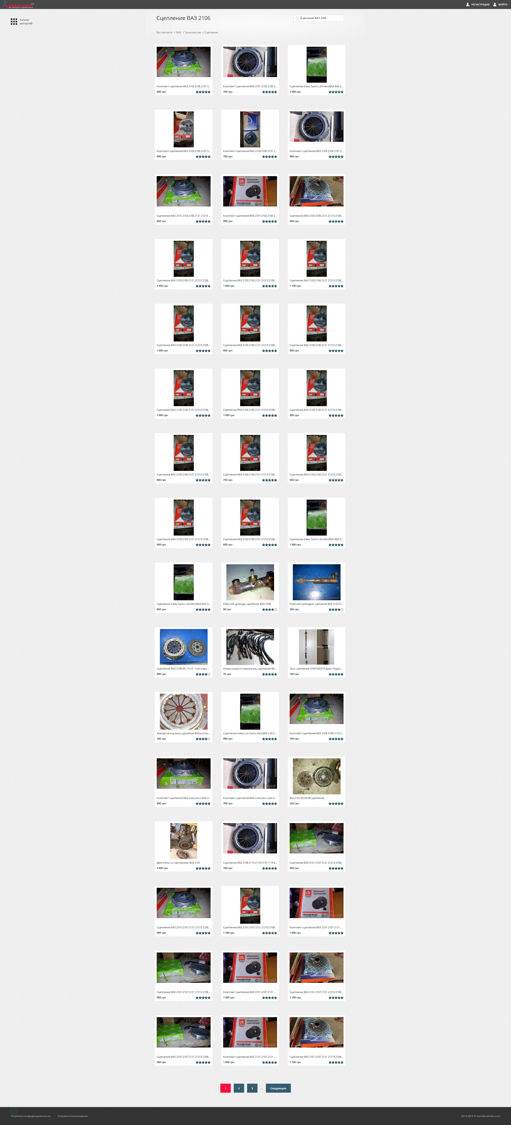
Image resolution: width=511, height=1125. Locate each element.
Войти (502, 4)
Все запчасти (164, 32)
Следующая (278, 1088)
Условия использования (73, 1116)
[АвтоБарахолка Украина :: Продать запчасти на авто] (18, 4)
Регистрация (480, 4)
